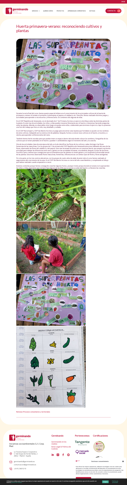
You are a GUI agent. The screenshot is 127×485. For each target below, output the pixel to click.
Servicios (35, 11)
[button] (123, 461)
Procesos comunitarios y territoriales (36, 412)
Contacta (111, 11)
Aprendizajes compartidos (77, 11)
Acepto (105, 482)
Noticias (92, 11)
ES (124, 1)
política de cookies (16, 482)
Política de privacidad (115, 481)
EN (122, 1)
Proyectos (60, 11)
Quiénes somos (48, 11)
